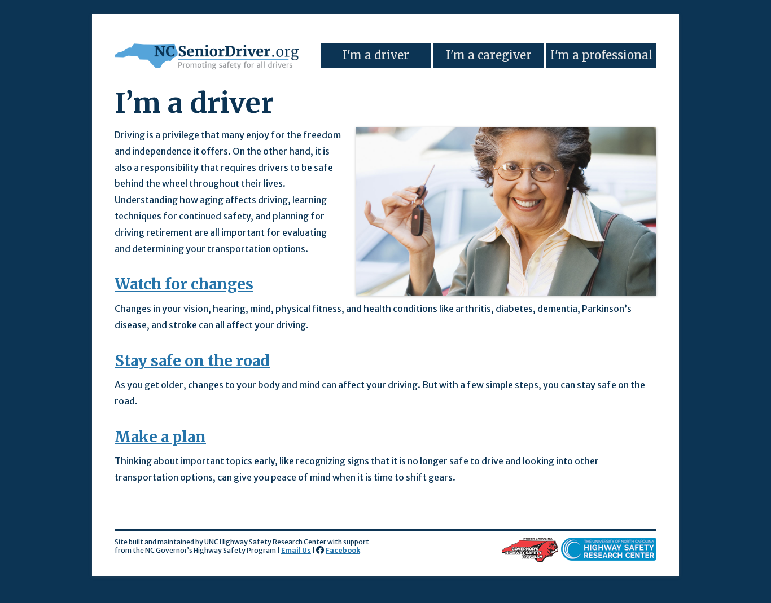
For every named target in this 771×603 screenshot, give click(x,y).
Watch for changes (184, 284)
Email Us (296, 550)
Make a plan (160, 437)
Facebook (343, 550)
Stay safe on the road (192, 360)
